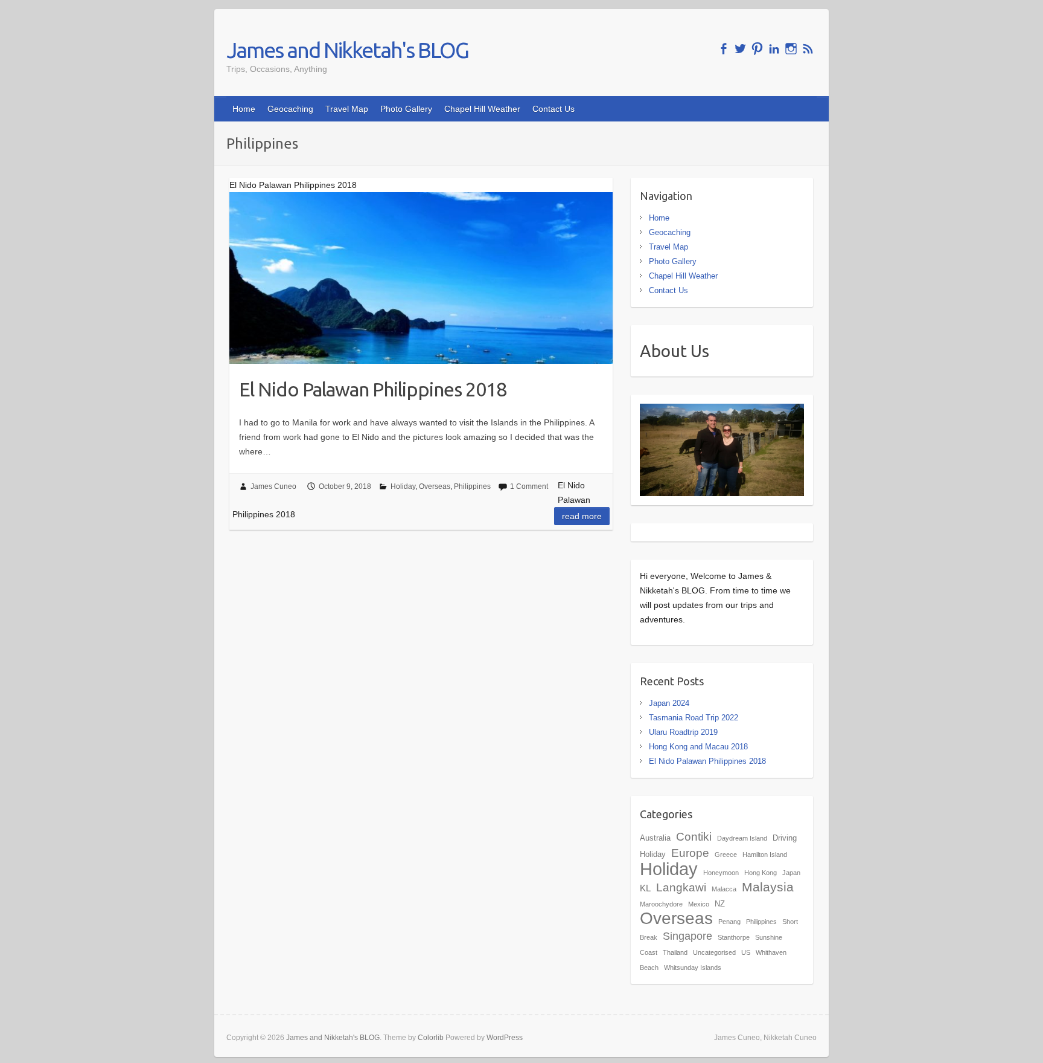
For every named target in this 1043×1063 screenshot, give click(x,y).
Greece (726, 854)
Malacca (724, 889)
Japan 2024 (669, 703)
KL (645, 888)
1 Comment (529, 486)
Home (243, 109)
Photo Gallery (406, 109)
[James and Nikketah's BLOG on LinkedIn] (774, 48)
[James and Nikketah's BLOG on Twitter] (740, 48)
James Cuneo (273, 486)
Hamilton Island (764, 854)
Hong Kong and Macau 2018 (698, 746)
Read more (582, 516)
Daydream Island (742, 838)
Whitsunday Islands (692, 967)
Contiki (694, 836)
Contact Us (553, 109)
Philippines (472, 486)
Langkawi (681, 887)
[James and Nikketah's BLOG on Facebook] (723, 48)
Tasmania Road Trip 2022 (693, 717)
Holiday (403, 486)
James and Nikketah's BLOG (347, 49)
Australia (655, 837)
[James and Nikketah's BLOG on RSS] (808, 48)
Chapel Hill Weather (482, 109)
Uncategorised (714, 952)
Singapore (687, 936)
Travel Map (346, 109)
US (745, 952)
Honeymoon (721, 872)
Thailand (675, 952)
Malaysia (768, 887)
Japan (791, 872)
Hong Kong (760, 872)
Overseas (434, 486)
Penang (729, 921)
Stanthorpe (734, 937)
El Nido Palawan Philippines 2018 (372, 389)
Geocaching (290, 109)
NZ (720, 903)
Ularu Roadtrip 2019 (683, 732)
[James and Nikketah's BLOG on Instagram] (791, 48)
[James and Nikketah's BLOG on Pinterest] (757, 48)
